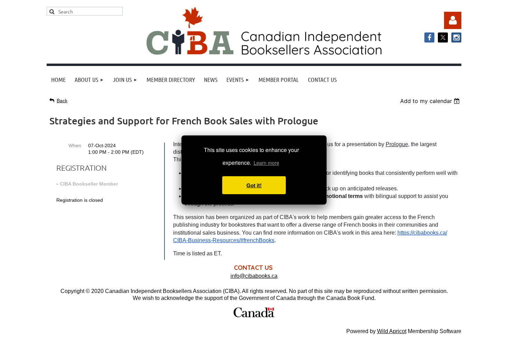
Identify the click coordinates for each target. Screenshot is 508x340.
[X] (443, 37)
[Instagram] (456, 37)
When (74, 145)
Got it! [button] (254, 185)
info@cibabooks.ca (254, 276)
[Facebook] (429, 37)
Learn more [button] (266, 162)
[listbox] (430, 101)
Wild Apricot (391, 331)
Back (62, 100)
